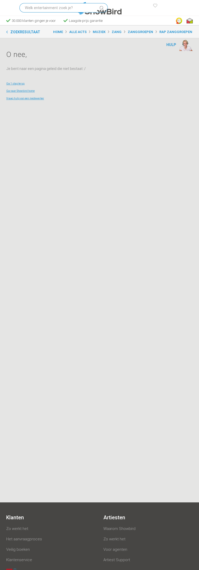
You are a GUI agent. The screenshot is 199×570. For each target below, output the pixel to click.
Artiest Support (116, 560)
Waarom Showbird (119, 528)
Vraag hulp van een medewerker (25, 98)
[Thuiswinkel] (189, 21)
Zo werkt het (17, 528)
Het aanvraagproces (24, 539)
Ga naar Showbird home (20, 90)
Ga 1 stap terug (15, 83)
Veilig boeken (18, 549)
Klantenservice (19, 560)
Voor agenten (115, 549)
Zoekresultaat (25, 32)
